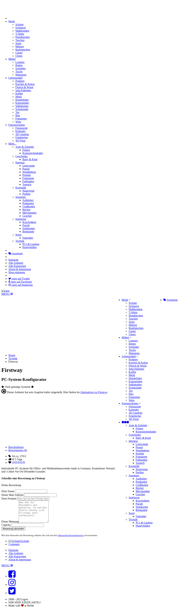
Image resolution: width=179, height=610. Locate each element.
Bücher (26, 209)
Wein (18, 121)
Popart (26, 168)
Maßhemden (22, 30)
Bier (17, 115)
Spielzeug (20, 219)
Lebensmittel (15, 77)
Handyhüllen (29, 247)
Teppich (26, 184)
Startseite (13, 259)
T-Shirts (19, 33)
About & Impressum (19, 269)
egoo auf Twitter (20, 278)
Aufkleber (28, 200)
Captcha (5, 524)
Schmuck (20, 27)
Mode (11, 21)
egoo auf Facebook (21, 281)
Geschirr (27, 215)
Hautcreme (28, 190)
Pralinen (19, 80)
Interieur (20, 162)
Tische (19, 71)
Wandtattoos (29, 171)
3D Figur (20, 140)
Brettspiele (28, 231)
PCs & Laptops (30, 244)
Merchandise (29, 212)
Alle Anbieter (15, 262)
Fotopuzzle (21, 128)
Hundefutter (22, 99)
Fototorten (21, 118)
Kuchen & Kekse (25, 84)
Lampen (19, 62)
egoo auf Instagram (22, 284)
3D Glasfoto (22, 134)
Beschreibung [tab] (16, 447)
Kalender (20, 131)
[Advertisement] (89, 554)
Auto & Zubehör (24, 146)
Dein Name (7, 491)
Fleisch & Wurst (24, 87)
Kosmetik (20, 187)
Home (11, 355)
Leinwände (28, 165)
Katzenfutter (22, 102)
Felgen (26, 149)
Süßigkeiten (21, 106)
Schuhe (19, 24)
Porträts (26, 175)
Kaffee (19, 93)
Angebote (17, 253)
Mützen (19, 46)
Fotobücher (21, 137)
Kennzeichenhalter (32, 153)
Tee (17, 112)
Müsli (18, 96)
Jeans (18, 43)
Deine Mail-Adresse (12, 494)
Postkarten (28, 203)
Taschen (19, 40)
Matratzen (20, 74)
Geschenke (21, 156)
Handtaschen (22, 37)
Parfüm (26, 193)
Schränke (20, 68)
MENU (5, 293)
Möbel (12, 59)
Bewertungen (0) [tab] (17, 450)
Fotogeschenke (16, 124)
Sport (18, 234)
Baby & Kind (29, 159)
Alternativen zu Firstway (93, 392)
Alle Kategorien (17, 266)
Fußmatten (28, 181)
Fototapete (28, 178)
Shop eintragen (16, 272)
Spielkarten (28, 228)
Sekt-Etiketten (23, 90)
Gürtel (18, 52)
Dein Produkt (8, 498)
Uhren (18, 55)
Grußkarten (28, 206)
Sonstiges (20, 197)
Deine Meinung (10, 521)
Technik (19, 240)
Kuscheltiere (29, 222)
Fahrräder (27, 237)
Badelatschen (22, 49)
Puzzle (26, 225)
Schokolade (21, 109)
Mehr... (12, 143)
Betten (19, 65)
